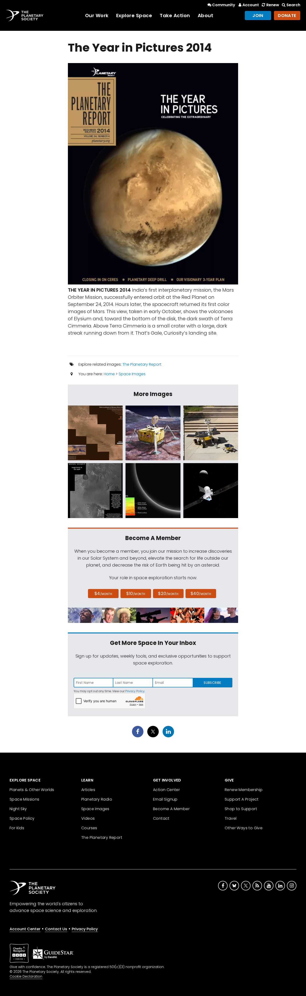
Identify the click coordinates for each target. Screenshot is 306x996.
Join (257, 15)
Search (293, 5)
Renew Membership (243, 790)
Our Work (97, 15)
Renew (272, 5)
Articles (88, 790)
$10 (135, 593)
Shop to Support (241, 809)
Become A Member (171, 809)
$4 (103, 593)
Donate (287, 15)
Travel (230, 818)
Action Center (166, 790)
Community (223, 5)
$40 (201, 593)
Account (250, 5)
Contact (161, 818)
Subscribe (212, 682)
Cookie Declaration (26, 976)
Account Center (25, 929)
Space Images (132, 374)
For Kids (17, 828)
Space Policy (22, 818)
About (205, 15)
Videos (88, 818)
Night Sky (18, 809)
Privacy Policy (135, 691)
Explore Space (134, 15)
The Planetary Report (141, 364)
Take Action (175, 15)
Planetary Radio (96, 799)
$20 (168, 593)
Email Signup (165, 799)
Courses (89, 828)
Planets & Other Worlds (32, 790)
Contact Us (56, 929)
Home (109, 374)
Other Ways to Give (243, 828)
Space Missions (24, 799)
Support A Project (242, 799)
